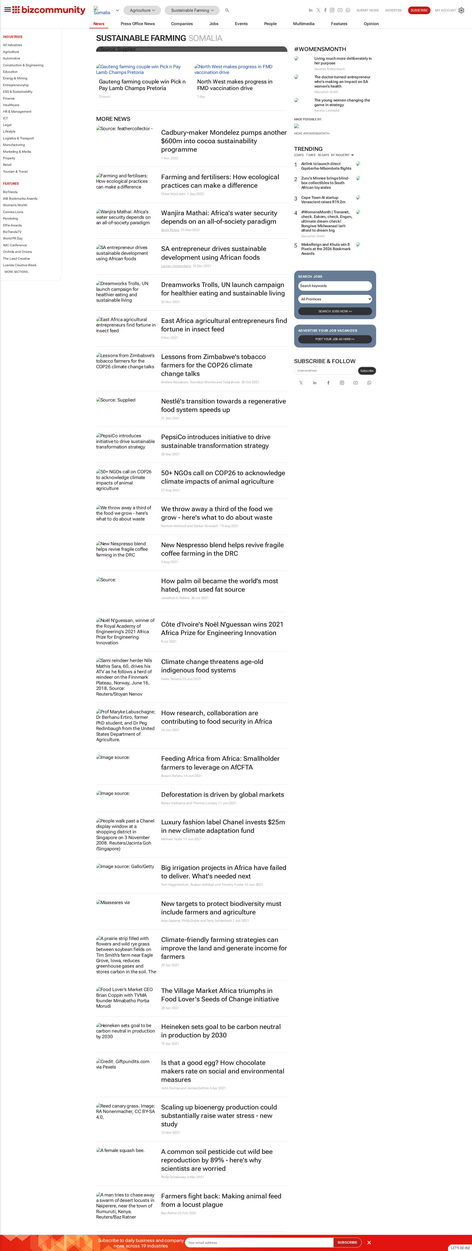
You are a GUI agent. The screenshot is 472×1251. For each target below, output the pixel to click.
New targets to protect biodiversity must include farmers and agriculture (221, 908)
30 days (323, 155)
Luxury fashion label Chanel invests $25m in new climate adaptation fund (223, 826)
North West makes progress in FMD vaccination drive (235, 84)
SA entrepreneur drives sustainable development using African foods (213, 253)
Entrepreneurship (15, 85)
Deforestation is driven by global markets (222, 794)
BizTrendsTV (12, 232)
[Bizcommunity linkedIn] (310, 10)
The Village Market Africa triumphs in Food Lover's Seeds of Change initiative (220, 995)
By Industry (340, 155)
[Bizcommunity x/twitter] (318, 10)
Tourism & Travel (15, 171)
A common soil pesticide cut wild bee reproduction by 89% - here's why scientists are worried (217, 1160)
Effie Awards (12, 225)
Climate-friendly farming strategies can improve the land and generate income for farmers (224, 948)
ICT (5, 118)
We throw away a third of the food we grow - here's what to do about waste (217, 513)
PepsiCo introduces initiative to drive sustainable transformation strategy (215, 441)
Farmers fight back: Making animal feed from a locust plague (221, 1200)
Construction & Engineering (23, 65)
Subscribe (367, 370)
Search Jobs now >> (335, 311)
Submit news (368, 10)
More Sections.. (17, 272)
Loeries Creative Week (19, 265)
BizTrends (10, 192)
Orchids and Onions (17, 252)
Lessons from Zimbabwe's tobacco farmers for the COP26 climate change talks (213, 365)
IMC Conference (15, 245)
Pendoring (10, 218)
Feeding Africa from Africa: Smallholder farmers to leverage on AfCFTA (220, 763)
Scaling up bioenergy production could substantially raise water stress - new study (219, 1115)
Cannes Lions (13, 212)
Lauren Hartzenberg (176, 266)
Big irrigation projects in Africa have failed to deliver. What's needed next (223, 872)
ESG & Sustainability (18, 92)
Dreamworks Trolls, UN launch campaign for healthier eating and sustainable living (223, 289)
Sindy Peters (170, 230)
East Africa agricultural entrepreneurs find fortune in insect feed (224, 325)
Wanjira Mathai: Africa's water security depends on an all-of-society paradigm (219, 217)
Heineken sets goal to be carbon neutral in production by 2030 (221, 1031)
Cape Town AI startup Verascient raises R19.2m (323, 199)
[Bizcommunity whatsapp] (348, 10)
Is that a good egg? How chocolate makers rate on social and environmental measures (222, 1071)
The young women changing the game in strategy (342, 102)
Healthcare (11, 105)
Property (9, 158)
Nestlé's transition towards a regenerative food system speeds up (223, 405)
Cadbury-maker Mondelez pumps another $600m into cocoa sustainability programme (224, 141)
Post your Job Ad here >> (335, 339)
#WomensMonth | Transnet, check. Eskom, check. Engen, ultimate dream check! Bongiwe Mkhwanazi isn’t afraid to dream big (326, 221)
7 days (310, 155)
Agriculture (11, 52)
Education (10, 72)
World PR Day (13, 238)
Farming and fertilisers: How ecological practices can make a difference (220, 181)
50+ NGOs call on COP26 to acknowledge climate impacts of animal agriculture (223, 477)
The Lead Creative (16, 259)
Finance (9, 98)
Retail (7, 165)
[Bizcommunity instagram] (332, 10)
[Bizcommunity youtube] (340, 10)
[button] (227, 10)
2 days (299, 155)
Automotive (11, 58)
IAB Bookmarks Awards (20, 198)
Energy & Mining (15, 78)
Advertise (393, 10)
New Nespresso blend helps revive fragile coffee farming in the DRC (222, 549)
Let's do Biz (460, 1248)
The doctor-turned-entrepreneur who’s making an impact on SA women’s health (342, 81)
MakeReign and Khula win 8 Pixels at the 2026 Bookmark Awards (326, 249)
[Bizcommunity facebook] (325, 10)
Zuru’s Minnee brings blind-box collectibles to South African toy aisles (325, 183)
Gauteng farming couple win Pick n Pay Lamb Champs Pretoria (142, 84)
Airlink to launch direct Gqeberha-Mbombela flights (326, 165)
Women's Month (15, 205)
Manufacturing (14, 145)
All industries (12, 45)
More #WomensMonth (311, 133)
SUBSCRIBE (347, 1242)
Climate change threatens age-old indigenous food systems (212, 666)
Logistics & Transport (18, 138)
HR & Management (17, 111)
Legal (7, 125)
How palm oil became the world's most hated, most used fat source (219, 585)
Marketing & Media (17, 152)
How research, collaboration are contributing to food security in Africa (216, 717)
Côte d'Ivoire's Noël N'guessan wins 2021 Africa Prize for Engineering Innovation (222, 629)
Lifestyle (9, 131)
